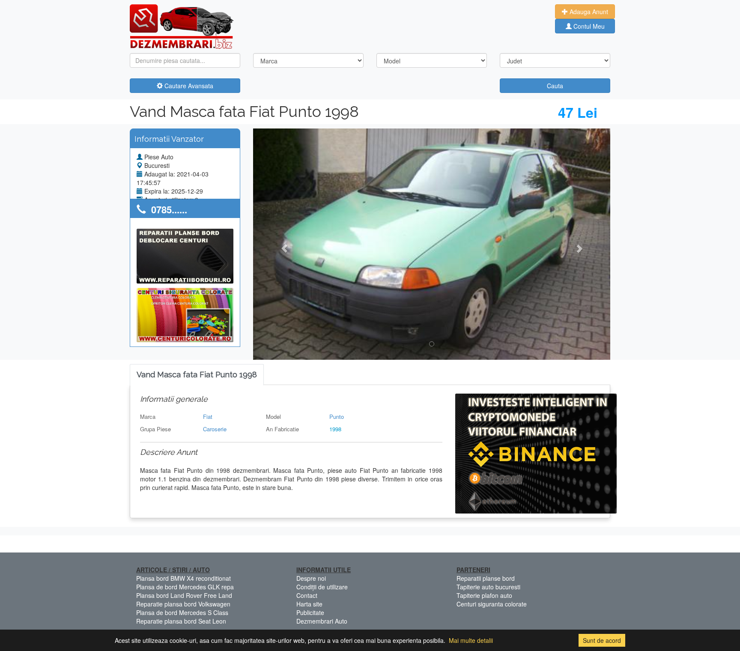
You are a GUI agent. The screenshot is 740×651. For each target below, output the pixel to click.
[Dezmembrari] (182, 25)
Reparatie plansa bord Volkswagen (183, 604)
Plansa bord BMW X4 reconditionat (183, 578)
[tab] (197, 375)
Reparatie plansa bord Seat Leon (181, 621)
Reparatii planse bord (486, 578)
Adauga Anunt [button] (588, 11)
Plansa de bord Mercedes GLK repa (185, 586)
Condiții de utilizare (322, 586)
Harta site (309, 604)
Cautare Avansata (188, 85)
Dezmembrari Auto (321, 621)
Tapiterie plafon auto (484, 595)
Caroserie (215, 429)
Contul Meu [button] (588, 26)
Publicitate (310, 612)
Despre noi (311, 578)
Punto (336, 416)
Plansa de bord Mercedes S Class (182, 612)
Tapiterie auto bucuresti (488, 586)
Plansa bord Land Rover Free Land (184, 595)
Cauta (555, 85)
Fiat (207, 416)
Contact (306, 595)
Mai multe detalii (471, 640)
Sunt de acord (602, 640)
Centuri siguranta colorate (492, 604)
